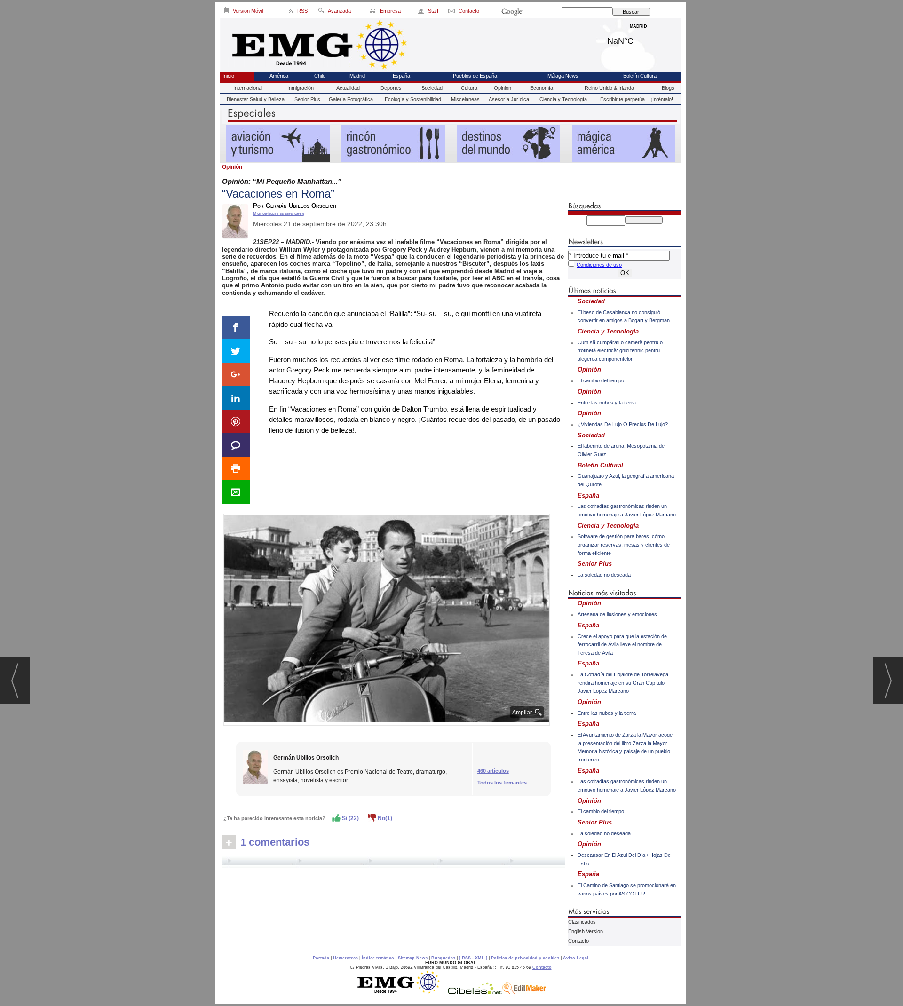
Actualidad (348, 88)
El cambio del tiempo (601, 380)
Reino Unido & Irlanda (609, 88)
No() (384, 818)
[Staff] (421, 12)
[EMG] (402, 992)
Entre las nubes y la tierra (607, 402)
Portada (321, 958)
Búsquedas (443, 958)
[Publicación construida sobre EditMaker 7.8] (524, 992)
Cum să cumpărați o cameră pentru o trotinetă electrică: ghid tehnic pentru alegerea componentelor (620, 351)
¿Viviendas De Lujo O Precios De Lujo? (623, 424)
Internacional (247, 88)
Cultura (469, 88)
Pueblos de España (475, 76)
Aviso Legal (575, 958)
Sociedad (432, 88)
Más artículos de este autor (278, 213)
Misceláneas (465, 99)
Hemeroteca (345, 958)
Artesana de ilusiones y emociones (617, 614)
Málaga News (562, 76)
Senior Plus (307, 99)
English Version (585, 931)
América (278, 76)
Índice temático (378, 958)
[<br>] (393, 862)
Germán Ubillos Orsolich (306, 757)
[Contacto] (452, 12)
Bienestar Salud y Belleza (256, 99)
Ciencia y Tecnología (563, 99)
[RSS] (291, 12)
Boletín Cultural (640, 76)
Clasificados (582, 922)
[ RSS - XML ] (473, 958)
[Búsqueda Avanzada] (321, 12)
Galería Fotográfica (351, 99)
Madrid (638, 38)
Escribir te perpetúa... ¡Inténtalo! (636, 99)
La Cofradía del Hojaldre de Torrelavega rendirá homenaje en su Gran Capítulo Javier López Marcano (623, 683)
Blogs (668, 88)
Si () (350, 818)
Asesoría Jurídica (509, 99)
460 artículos (493, 771)
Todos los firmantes (502, 782)
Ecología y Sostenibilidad (413, 99)
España (401, 76)
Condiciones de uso (599, 265)
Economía (541, 88)
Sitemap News (413, 958)
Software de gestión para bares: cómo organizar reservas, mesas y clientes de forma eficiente (624, 544)
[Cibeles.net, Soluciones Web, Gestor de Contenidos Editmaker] (475, 992)
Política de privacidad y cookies (525, 958)
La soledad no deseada (604, 575)
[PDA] (226, 12)
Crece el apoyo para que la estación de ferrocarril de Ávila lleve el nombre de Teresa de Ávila (622, 645)
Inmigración (300, 88)
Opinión (502, 88)
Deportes (391, 88)
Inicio (228, 76)
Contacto (578, 940)
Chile (319, 76)
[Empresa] (373, 12)
